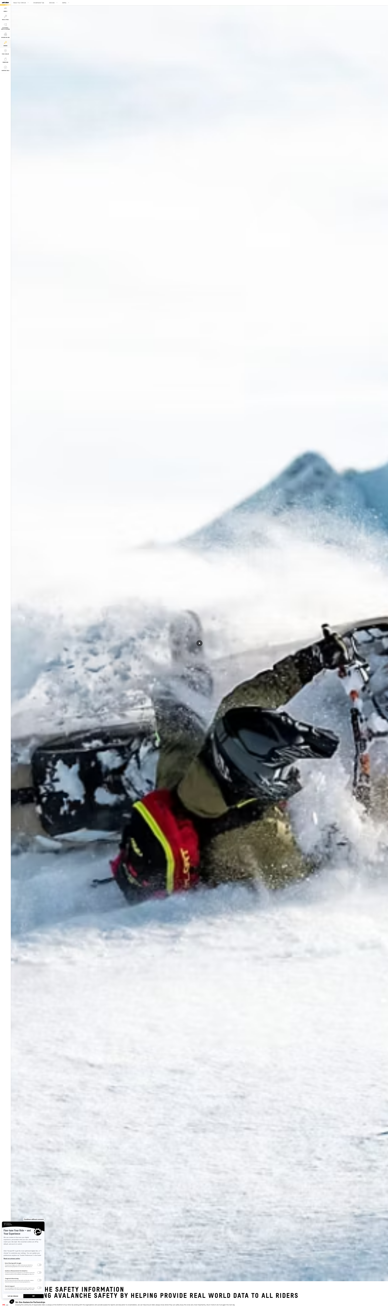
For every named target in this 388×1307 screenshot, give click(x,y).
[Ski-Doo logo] (5, 2)
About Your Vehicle (19, 3)
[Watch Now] (199, 643)
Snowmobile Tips (38, 3)
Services (52, 3)
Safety (64, 3)
